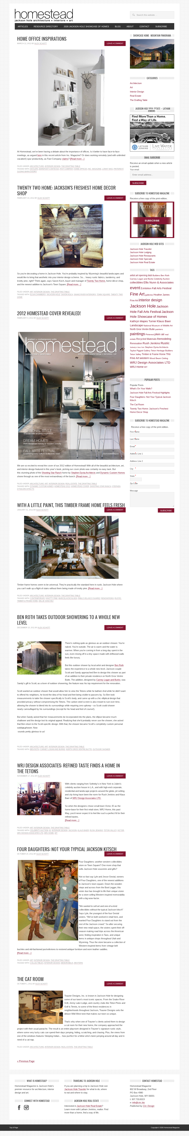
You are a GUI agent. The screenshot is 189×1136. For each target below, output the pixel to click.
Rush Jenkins (96, 830)
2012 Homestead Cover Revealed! (49, 313)
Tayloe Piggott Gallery (140, 350)
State (133, 476)
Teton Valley (110, 830)
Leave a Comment (115, 43)
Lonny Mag (107, 169)
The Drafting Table (70, 166)
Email (133, 446)
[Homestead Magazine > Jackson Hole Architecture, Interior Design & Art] (44, 15)
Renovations (107, 598)
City (133, 468)
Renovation (136, 343)
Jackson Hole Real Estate (142, 262)
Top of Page (13, 1127)
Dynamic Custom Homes (112, 472)
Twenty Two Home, (96, 281)
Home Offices (80, 169)
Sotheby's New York (137, 347)
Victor (120, 830)
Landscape (136, 325)
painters (159, 329)
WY (56, 833)
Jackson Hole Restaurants (143, 255)
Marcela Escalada (67, 598)
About (130, 26)
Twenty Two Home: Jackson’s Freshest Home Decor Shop (66, 190)
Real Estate (71, 484)
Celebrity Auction (39, 830)
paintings (137, 334)
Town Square (103, 294)
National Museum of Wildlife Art (158, 325)
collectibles (36, 963)
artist (132, 275)
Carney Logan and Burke (108, 679)
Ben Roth (119, 665)
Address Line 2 (136, 461)
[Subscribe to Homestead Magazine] (152, 220)
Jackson (72, 830)
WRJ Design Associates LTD (30, 833)
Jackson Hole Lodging (140, 252)
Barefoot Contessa (49, 169)
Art (31, 292)
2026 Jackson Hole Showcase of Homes (85, 26)
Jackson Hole (53, 294)
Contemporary (37, 598)
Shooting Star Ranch (52, 472)
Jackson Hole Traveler (141, 249)
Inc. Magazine (94, 169)
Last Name (135, 439)
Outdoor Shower (101, 749)
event (135, 287)
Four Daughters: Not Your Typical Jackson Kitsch (67, 848)
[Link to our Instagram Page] (26, 1107)
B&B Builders (154, 275)
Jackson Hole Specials (141, 259)
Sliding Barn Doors (27, 172)
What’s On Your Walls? (141, 388)
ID (50, 830)
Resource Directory (46, 26)
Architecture (37, 166)
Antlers (34, 169)
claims (65, 159)
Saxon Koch (67, 294)
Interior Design (52, 166)
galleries (149, 295)
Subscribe (161, 26)
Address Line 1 (137, 453)
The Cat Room (30, 978)
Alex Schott (40, 43)
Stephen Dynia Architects (83, 472)
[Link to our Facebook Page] (19, 1107)
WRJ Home (49, 833)
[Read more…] (77, 159)
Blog (118, 26)
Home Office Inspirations (41, 38)
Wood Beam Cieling (159, 358)
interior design (59, 830)
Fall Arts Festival (161, 288)
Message (134, 491)
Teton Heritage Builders (162, 350)
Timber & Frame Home (27, 601)
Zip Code (134, 483)
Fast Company (66, 169)
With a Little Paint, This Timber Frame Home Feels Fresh (71, 504)
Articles (21, 26)
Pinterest (118, 169)
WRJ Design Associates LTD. (86, 798)
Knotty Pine (52, 598)
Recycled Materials (146, 339)
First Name (135, 431)
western (78, 963)
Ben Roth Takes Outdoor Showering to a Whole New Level (68, 619)
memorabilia (67, 963)
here (39, 155)
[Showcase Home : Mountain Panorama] (152, 54)
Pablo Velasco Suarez (89, 598)
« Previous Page (26, 1061)
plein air (159, 334)
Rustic (118, 598)
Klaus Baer (83, 830)
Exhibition (146, 288)
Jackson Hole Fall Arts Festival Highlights (150, 392)
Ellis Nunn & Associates (159, 282)
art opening (141, 275)
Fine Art (137, 294)
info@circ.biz (138, 1102)
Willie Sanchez (46, 601)
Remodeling (164, 338)
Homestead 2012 (62, 486)
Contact (144, 26)
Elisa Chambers (38, 294)
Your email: (135, 169)
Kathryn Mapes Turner (143, 321)
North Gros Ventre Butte (79, 749)
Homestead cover (80, 486)
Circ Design (148, 1106)
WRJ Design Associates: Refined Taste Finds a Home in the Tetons (68, 768)
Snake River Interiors (85, 294)
